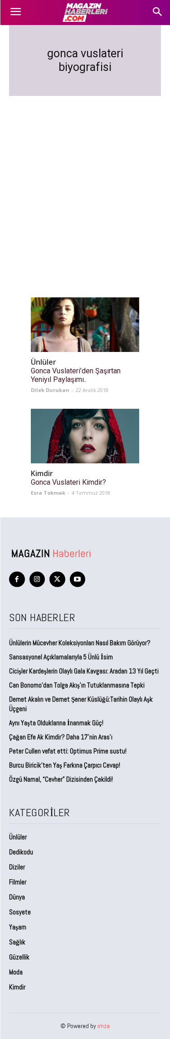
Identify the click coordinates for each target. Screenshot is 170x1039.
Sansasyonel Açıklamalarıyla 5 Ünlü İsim (61, 657)
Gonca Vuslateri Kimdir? (68, 482)
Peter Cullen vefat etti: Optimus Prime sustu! (67, 751)
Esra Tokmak (48, 492)
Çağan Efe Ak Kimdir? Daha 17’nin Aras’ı (61, 737)
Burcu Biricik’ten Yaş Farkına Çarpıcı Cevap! (64, 765)
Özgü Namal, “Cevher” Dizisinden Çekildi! (61, 779)
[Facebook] (17, 579)
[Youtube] (78, 579)
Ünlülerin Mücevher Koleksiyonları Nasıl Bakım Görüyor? (80, 642)
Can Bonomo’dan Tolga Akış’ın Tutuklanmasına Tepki (77, 685)
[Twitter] (57, 579)
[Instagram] (37, 579)
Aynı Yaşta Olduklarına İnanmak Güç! (56, 722)
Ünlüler (43, 362)
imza (103, 1026)
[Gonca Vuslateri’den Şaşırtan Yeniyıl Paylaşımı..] (85, 324)
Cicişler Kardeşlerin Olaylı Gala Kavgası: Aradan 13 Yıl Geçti (84, 671)
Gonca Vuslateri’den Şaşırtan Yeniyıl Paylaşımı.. (76, 375)
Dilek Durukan (50, 389)
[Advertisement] (85, 185)
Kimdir (42, 473)
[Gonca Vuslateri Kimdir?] (85, 436)
